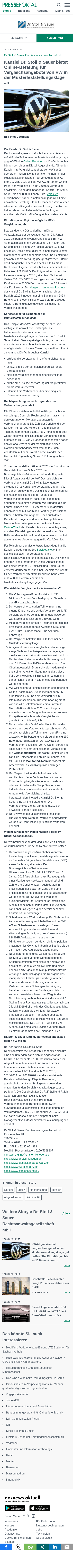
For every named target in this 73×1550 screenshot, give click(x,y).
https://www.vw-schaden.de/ (21, 1166)
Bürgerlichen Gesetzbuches (42, 860)
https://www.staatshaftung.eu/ (21, 1170)
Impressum (11, 1521)
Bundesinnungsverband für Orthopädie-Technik (34, 1412)
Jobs (39, 1529)
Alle (65, 1213)
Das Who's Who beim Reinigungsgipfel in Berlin (35, 1378)
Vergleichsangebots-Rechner (47, 287)
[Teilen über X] (18, 1547)
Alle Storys (16, 37)
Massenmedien (15, 1473)
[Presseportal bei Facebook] (23, 1516)
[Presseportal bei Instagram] (32, 1515)
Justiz (21, 1189)
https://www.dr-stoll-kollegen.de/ (23, 1158)
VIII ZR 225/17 (45, 872)
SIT (8, 1424)
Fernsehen (12, 1467)
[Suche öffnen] (59, 5)
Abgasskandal (12, 1197)
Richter (56, 1189)
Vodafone (12, 1443)
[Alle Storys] (36, 30)
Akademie (11, 1529)
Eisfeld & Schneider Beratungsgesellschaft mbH (35, 1437)
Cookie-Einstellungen (18, 1537)
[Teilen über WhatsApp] (30, 1547)
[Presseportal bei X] (27, 1516)
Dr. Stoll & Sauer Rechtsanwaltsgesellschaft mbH (33, 55)
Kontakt (9, 1525)
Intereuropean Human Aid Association (29, 1406)
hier (57, 1031)
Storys (7, 10)
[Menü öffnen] (67, 5)
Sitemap (10, 1541)
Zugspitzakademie (17, 1394)
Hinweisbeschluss (30, 994)
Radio (9, 1455)
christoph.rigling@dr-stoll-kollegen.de (26, 1154)
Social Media (44, 1537)
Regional (42, 10)
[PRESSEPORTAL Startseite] (19, 5)
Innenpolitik (13, 1479)
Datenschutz (12, 1533)
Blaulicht (24, 10)
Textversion (43, 1533)
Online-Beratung (33, 161)
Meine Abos (62, 10)
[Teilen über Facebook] (6, 1547)
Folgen (51, 37)
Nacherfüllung (38, 1189)
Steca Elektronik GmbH (20, 1430)
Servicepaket (44, 549)
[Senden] (67, 1547)
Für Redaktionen (46, 1521)
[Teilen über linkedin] (55, 1547)
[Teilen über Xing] (42, 1547)
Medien (10, 1461)
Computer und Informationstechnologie (29, 1449)
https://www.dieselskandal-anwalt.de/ (26, 1162)
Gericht (8, 1189)
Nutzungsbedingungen (50, 1525)
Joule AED (12, 1400)
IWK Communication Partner (23, 1418)
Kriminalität (33, 1197)
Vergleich (52, 194)
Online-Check (12, 527)
